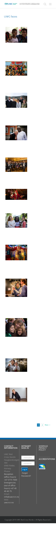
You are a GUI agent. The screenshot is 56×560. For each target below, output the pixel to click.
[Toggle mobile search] (45, 4)
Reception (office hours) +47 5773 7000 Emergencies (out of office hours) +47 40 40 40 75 (10, 482)
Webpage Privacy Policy (43, 448)
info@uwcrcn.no (11, 497)
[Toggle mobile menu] (50, 4)
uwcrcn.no (9, 502)
